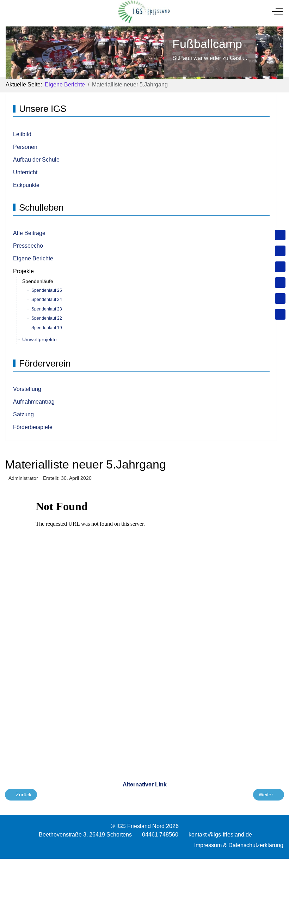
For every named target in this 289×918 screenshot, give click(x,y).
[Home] (280, 235)
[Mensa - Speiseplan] (280, 266)
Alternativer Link (145, 784)
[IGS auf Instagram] (280, 282)
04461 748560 (160, 835)
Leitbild (22, 134)
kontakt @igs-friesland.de (220, 835)
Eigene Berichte (33, 258)
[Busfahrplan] (280, 314)
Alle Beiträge (29, 233)
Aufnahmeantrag (34, 402)
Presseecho (28, 246)
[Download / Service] (280, 251)
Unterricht (25, 172)
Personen (25, 147)
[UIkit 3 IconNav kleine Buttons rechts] (144, 863)
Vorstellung (27, 389)
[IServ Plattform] (280, 298)
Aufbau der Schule (36, 160)
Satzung (23, 414)
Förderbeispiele (33, 427)
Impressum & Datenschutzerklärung (238, 845)
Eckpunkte (26, 185)
